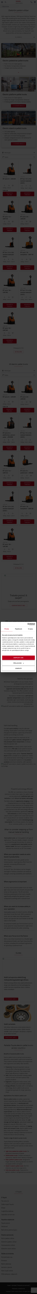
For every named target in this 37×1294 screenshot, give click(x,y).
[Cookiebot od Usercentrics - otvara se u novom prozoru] (27, 624)
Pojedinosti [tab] (18, 629)
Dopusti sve (18, 657)
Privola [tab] (6, 629)
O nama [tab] (30, 629)
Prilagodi (17, 663)
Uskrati (18, 668)
